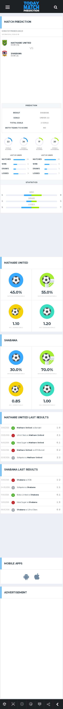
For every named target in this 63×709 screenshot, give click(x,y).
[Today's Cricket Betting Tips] (13, 703)
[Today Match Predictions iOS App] (37, 578)
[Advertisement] (31, 79)
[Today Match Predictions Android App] (26, 578)
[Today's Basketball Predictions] (31, 703)
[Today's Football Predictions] (4, 703)
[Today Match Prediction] (31, 6)
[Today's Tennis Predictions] (22, 703)
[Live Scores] (40, 703)
